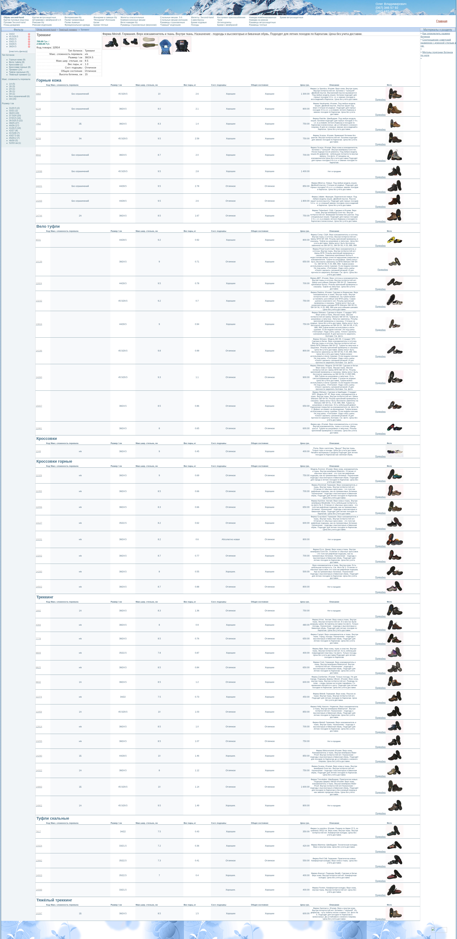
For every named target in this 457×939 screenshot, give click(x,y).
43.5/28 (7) (14, 133)
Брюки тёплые (101, 25)
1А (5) (12, 84)
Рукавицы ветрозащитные (262, 22)
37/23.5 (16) (15, 118)
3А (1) (12, 94)
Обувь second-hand (46, 30)
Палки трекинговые (74, 20)
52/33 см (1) (15, 143)
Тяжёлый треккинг (68, 30)
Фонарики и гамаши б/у (105, 17)
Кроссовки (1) (16, 64)
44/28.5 (12, 44)
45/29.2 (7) (14, 138)
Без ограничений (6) (19, 96)
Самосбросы (197, 20)
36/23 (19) (14, 113)
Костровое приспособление (231, 17)
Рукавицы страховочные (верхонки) (138, 25)
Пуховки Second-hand (15, 22)
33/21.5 (12, 41)
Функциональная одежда (77, 25)
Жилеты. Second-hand (202, 17)
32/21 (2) (13, 110)
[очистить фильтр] (18, 51)
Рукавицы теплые (258, 25)
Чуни (219, 20)
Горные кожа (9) (17, 59)
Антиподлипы (224, 22)
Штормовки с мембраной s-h (46, 20)
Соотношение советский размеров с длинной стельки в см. (438, 42)
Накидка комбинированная (262, 17)
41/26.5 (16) (15, 128)
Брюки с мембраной (227, 25)
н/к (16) (12, 99)
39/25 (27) (14, 123)
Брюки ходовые (199, 22)
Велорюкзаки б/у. (73, 17)
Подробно (380, 99)
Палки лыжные (72, 22)
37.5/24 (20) (15, 115)
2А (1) (12, 89)
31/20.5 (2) (14, 108)
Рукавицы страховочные (172, 22)
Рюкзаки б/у (38, 22)
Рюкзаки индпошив (42, 25)
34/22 (12, 34)
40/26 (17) (14, 125)
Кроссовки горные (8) (20, 67)
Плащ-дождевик (12, 25)
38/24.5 (12, 46)
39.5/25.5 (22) (16, 120)
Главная (441, 21)
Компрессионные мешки (132, 20)
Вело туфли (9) (16, 62)
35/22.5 (12, 39)
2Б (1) (12, 91)
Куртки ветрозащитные (44, 17)
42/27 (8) (13, 130)
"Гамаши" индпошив (170, 25)
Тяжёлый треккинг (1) (20, 74)
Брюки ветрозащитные (291, 17)
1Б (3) (12, 86)
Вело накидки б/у (129, 22)
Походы (195, 25)
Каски (96, 22)
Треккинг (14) (15, 69)
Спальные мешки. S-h (171, 17)
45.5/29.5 (13, 36)
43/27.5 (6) (14, 135)
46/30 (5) (13, 140)
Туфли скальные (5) (19, 72)
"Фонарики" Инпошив (104, 20)
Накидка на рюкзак (258, 20)
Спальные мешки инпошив (173, 20)
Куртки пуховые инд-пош (16, 20)
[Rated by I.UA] (439, 931)
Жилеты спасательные (132, 17)
